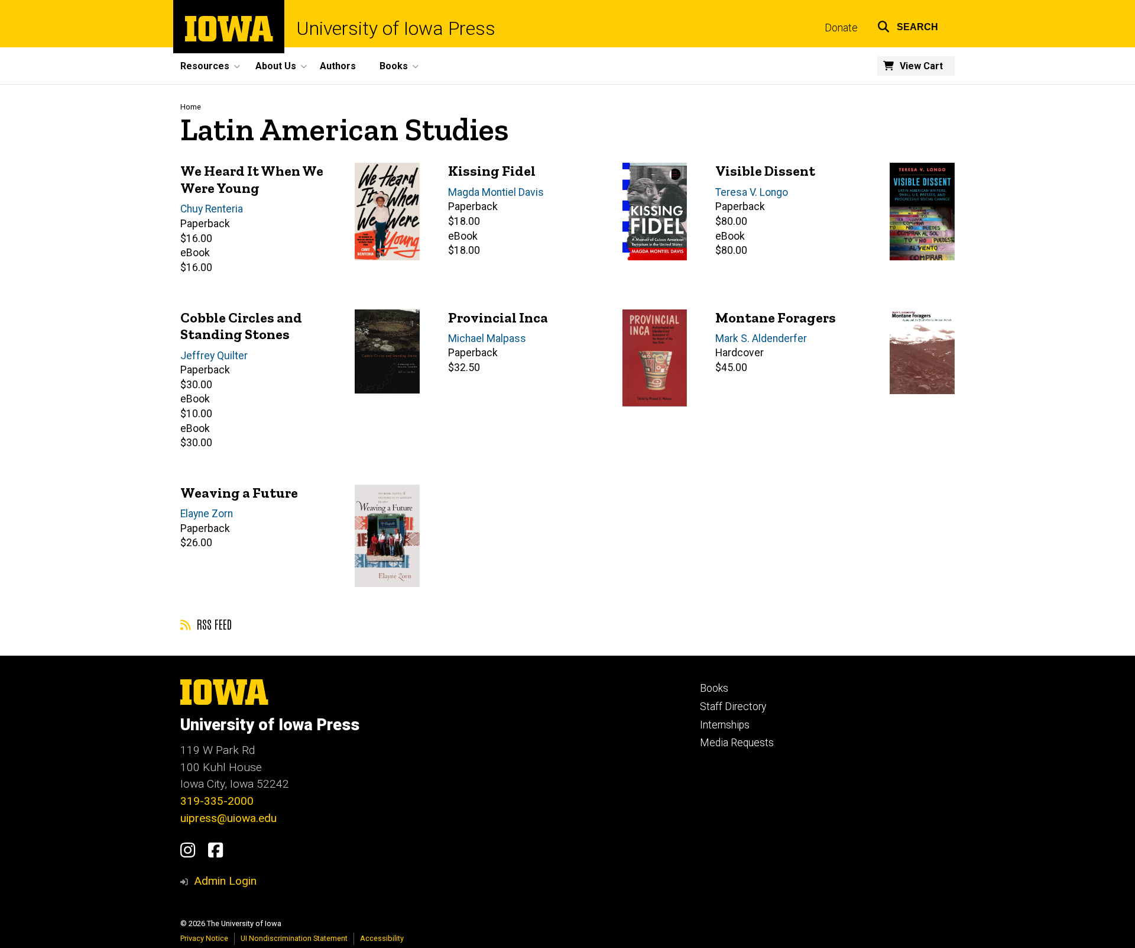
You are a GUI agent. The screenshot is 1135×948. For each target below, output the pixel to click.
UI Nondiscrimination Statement (294, 938)
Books (714, 688)
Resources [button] (204, 66)
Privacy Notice (204, 938)
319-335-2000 (217, 801)
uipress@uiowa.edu (228, 818)
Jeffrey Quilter (214, 356)
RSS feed (213, 623)
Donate (841, 28)
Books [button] (394, 66)
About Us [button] (275, 66)
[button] (908, 25)
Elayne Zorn (206, 514)
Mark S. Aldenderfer (761, 338)
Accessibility (382, 938)
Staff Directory (733, 706)
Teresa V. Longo (751, 192)
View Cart (921, 66)
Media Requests (737, 743)
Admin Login (225, 881)
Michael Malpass (487, 338)
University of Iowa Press (395, 28)
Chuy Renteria (211, 209)
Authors (338, 66)
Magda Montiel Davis (496, 192)
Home (190, 106)
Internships (725, 725)
